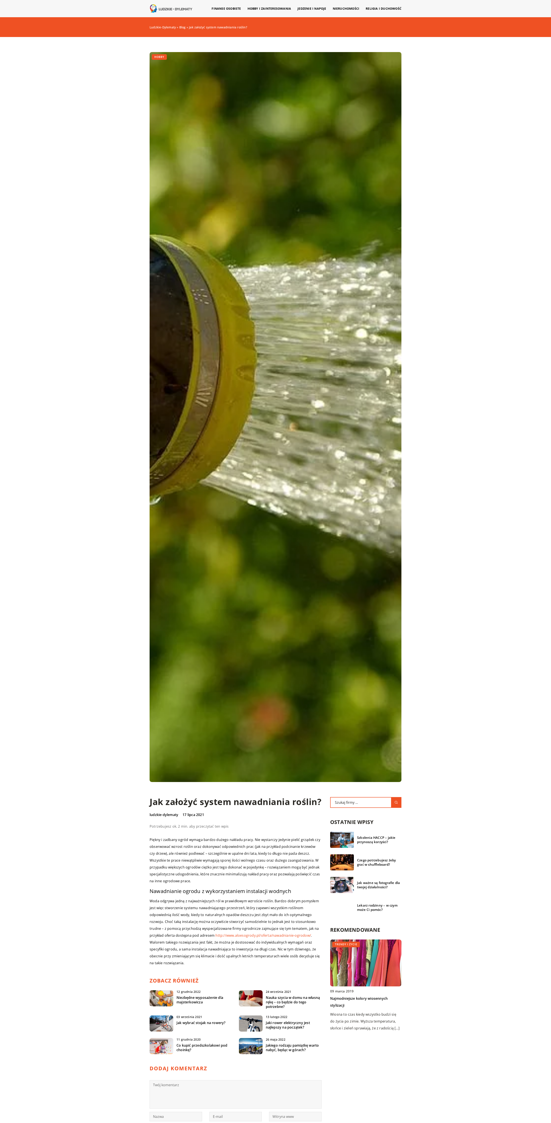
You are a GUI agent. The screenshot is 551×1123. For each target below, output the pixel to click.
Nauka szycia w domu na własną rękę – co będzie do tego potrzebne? (293, 1002)
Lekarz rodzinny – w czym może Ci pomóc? (377, 907)
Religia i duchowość (383, 8)
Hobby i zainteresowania (269, 8)
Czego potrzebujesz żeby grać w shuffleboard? (376, 862)
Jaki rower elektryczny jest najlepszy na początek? (288, 1025)
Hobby (159, 57)
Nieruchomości (346, 8)
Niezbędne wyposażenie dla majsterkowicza (199, 999)
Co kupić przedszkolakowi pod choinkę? (202, 1047)
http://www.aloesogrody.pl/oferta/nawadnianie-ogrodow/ (263, 935)
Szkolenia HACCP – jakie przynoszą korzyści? (376, 840)
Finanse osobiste (226, 8)
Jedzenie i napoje (311, 8)
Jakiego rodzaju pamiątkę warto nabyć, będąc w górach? (292, 1047)
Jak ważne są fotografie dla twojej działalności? (378, 885)
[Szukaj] (396, 802)
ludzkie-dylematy (164, 814)
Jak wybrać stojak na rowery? (201, 1023)
